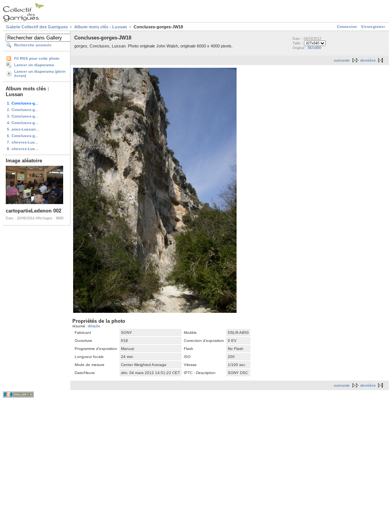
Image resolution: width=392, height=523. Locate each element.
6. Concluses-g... (22, 136)
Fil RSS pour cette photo (36, 58)
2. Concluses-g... (22, 110)
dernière (368, 60)
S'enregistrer (373, 27)
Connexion (347, 27)
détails (94, 326)
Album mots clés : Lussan (100, 27)
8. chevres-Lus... (22, 149)
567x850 (314, 48)
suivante (342, 60)
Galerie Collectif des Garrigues (37, 27)
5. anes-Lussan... (23, 129)
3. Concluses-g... (22, 116)
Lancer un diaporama (34, 65)
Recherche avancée (33, 45)
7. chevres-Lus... (22, 142)
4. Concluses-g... (22, 123)
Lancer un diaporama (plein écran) (39, 73)
